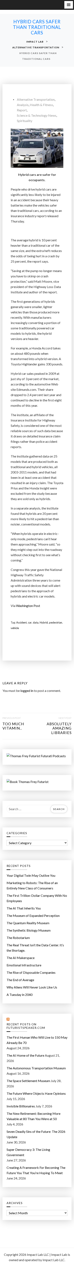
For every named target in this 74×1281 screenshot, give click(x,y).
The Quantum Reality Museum (28, 923)
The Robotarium (18, 938)
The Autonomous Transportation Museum (36, 1068)
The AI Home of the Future (25, 1055)
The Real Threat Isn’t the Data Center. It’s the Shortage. (35, 947)
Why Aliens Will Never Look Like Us (32, 987)
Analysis (23, 105)
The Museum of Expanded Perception (33, 915)
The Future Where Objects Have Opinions (36, 1093)
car (30, 622)
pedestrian (55, 622)
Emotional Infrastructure (24, 965)
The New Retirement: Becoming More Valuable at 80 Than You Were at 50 (33, 1116)
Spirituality (24, 121)
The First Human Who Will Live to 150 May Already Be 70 (37, 1040)
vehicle (15, 628)
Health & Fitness (41, 105)
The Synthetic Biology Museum (29, 930)
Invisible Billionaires (21, 1106)
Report (22, 110)
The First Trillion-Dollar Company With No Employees (37, 898)
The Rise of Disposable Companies (31, 972)
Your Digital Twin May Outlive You (31, 875)
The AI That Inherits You (24, 908)
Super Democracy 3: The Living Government (28, 1152)
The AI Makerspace (21, 958)
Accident (21, 622)
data (35, 622)
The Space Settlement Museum (28, 1081)
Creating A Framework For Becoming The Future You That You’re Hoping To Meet (36, 1170)
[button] (68, 5)
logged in (26, 690)
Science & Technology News (36, 115)
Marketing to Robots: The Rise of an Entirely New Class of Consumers (32, 885)
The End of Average (20, 980)
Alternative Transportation (36, 99)
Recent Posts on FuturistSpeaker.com (26, 1026)
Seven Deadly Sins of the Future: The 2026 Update (36, 1134)
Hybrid (44, 622)
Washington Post (28, 606)
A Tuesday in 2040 (19, 994)
